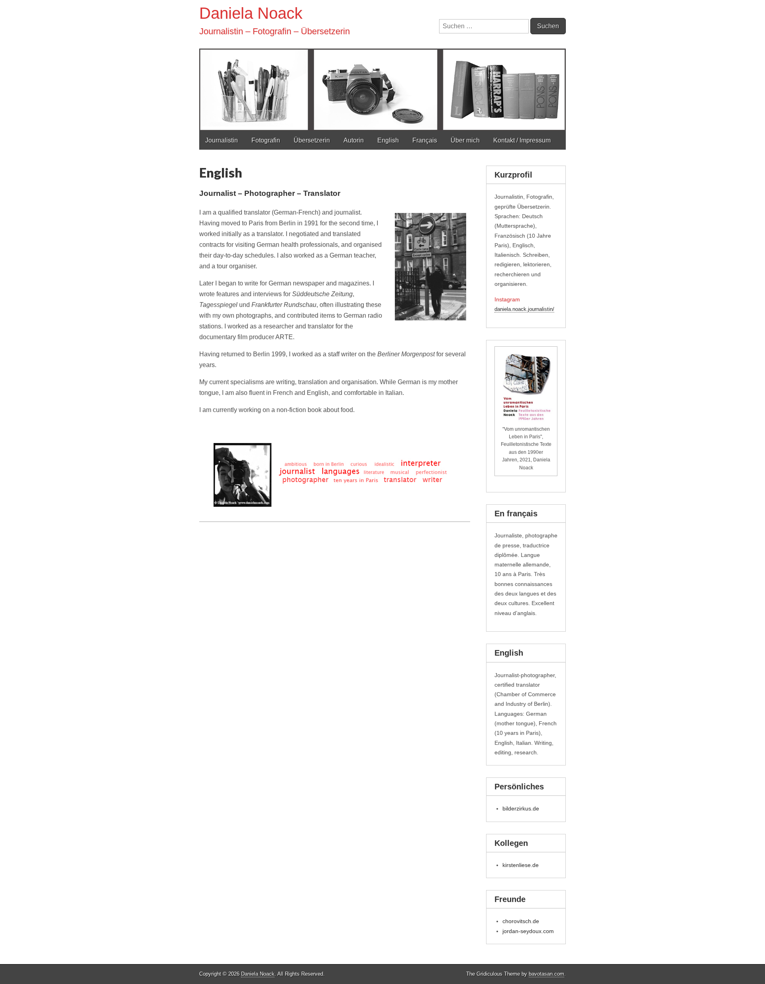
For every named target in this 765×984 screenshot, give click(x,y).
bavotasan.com (546, 974)
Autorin (353, 140)
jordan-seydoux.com (528, 931)
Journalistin (221, 140)
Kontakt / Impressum (522, 140)
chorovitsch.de (520, 921)
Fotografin (265, 140)
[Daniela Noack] (382, 65)
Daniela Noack (250, 13)
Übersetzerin (312, 140)
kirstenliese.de (520, 865)
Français (424, 140)
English (388, 140)
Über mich (465, 140)
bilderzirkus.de (520, 808)
